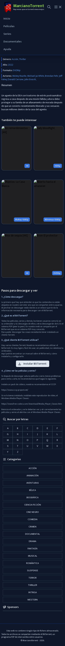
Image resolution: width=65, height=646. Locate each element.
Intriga (32, 592)
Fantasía (32, 549)
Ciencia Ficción (32, 505)
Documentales (12, 41)
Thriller (32, 585)
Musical (32, 556)
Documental (32, 534)
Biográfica (32, 497)
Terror (32, 578)
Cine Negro (32, 512)
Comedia (32, 519)
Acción (33, 468)
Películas (8, 26)
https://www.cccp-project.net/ (14, 390)
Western (32, 600)
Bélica (32, 490)
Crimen (32, 527)
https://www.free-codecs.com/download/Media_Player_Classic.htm (31, 404)
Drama (32, 541)
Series (7, 34)
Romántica (32, 563)
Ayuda (7, 49)
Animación (32, 476)
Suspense (32, 570)
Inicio (6, 18)
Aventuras (32, 483)
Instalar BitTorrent (34, 363)
